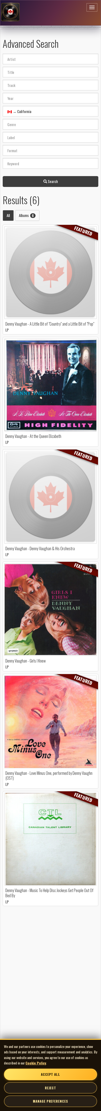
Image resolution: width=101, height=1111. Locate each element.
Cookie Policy (35, 1062)
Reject (50, 1087)
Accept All (50, 1074)
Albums (26, 215)
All (8, 215)
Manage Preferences (50, 1101)
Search (52, 181)
